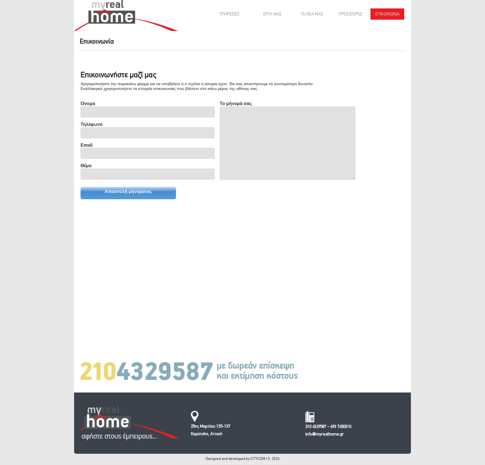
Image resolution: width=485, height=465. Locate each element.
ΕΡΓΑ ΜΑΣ (272, 14)
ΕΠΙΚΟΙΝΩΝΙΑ (387, 14)
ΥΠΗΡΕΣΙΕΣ (229, 14)
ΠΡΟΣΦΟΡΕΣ (350, 14)
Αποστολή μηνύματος (128, 191)
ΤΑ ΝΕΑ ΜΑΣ (312, 14)
